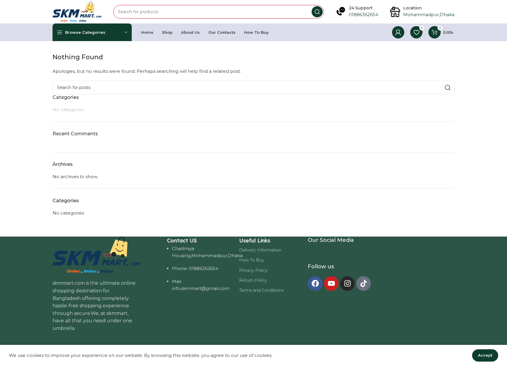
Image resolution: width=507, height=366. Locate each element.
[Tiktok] (363, 283)
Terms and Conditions (261, 290)
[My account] (398, 32)
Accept (485, 355)
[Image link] (97, 254)
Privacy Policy (253, 270)
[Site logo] (77, 11)
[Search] (317, 11)
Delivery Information (260, 250)
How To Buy (251, 260)
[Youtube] (331, 283)
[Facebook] (315, 283)
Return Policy (253, 280)
